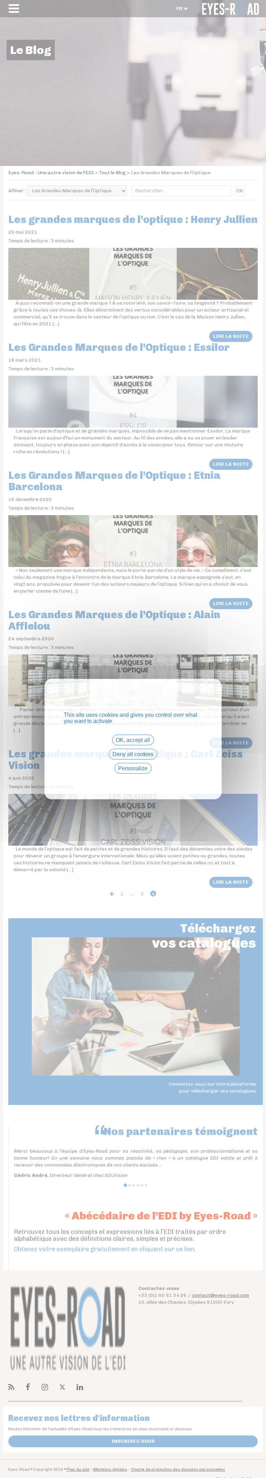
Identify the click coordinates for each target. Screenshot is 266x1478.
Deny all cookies (133, 754)
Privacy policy (133, 780)
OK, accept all (133, 740)
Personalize (133, 768)
